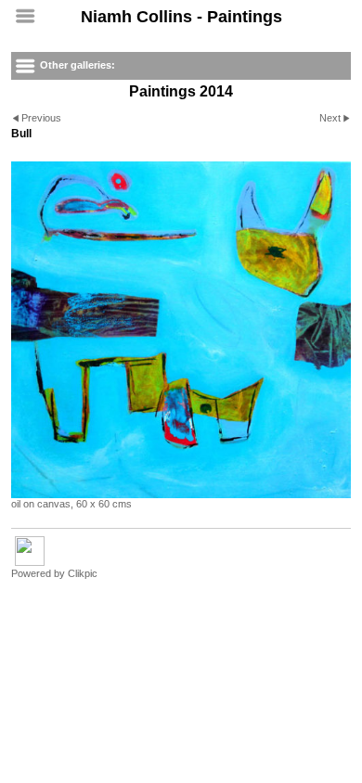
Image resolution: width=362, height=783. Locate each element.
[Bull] (181, 329)
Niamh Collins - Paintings (181, 16)
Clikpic (82, 573)
